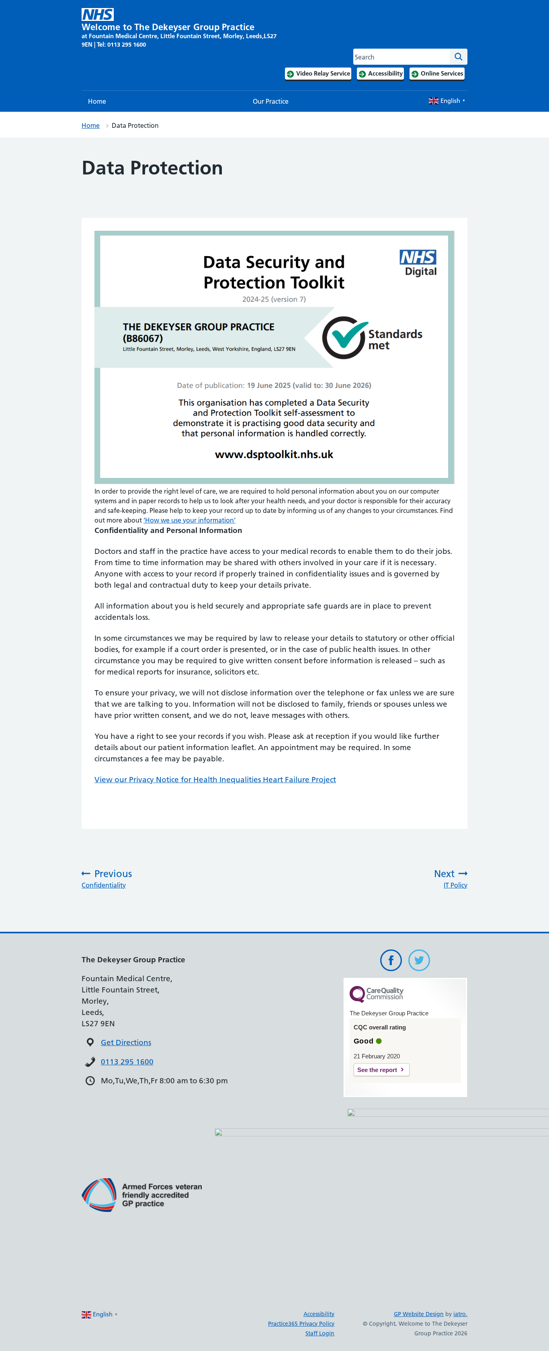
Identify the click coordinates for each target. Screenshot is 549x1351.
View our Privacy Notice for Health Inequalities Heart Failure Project (215, 779)
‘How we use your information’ (189, 520)
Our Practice (271, 101)
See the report (377, 1069)
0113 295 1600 (127, 1061)
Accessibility (318, 1314)
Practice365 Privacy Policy (301, 1323)
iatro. (460, 1314)
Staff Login (319, 1333)
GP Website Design (419, 1314)
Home (97, 101)
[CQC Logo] (377, 1001)
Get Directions (126, 1042)
